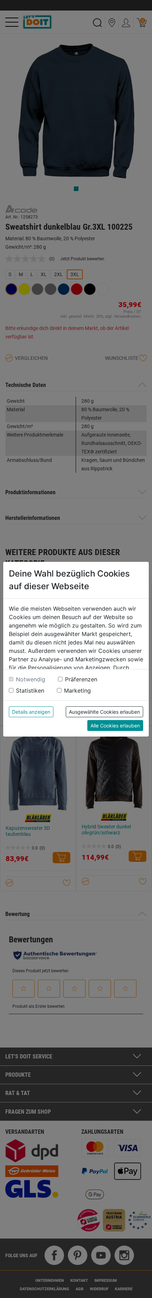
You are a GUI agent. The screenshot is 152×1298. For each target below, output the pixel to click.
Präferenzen (81, 679)
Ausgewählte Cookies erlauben (104, 712)
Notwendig (30, 679)
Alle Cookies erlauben (115, 725)
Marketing (77, 690)
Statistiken (30, 690)
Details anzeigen (31, 712)
